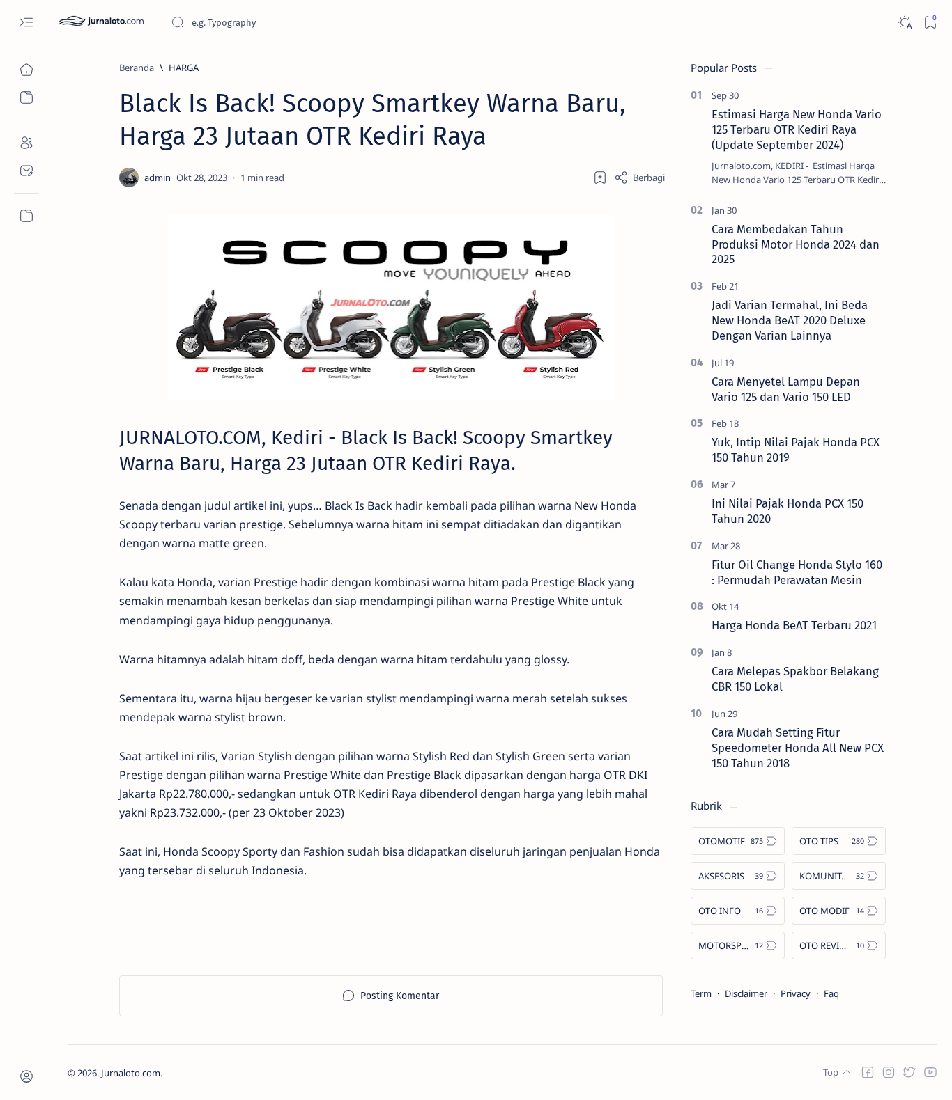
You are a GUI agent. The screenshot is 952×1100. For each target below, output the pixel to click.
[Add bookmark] (600, 177)
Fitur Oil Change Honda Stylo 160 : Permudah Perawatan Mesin (797, 572)
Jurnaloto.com (130, 1073)
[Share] (639, 177)
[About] (26, 143)
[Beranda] (26, 70)
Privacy (796, 993)
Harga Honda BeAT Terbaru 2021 (794, 625)
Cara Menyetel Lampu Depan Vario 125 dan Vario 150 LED (786, 389)
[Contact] (26, 170)
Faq (831, 993)
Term (701, 993)
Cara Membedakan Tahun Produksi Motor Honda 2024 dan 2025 (796, 244)
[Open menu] (26, 22)
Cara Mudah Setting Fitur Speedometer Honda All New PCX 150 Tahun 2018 (798, 747)
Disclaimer (746, 993)
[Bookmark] (930, 22)
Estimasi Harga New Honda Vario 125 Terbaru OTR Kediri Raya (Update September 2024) (797, 129)
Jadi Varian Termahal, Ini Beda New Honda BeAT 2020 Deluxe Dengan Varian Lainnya (790, 320)
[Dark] (904, 22)
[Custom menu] (26, 216)
